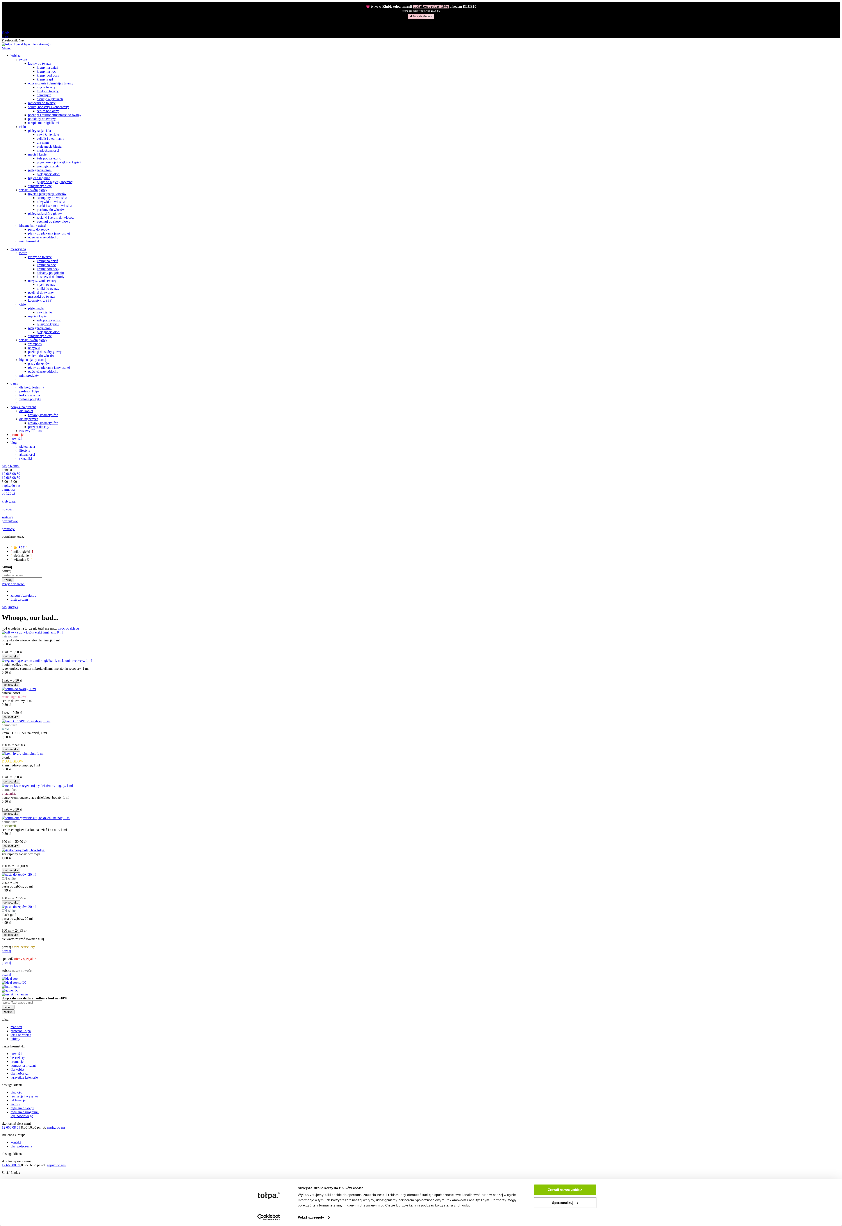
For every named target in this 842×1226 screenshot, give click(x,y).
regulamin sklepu (22, 1108)
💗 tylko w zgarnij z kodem (421, 6)
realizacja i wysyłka (24, 1096)
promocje (17, 1061)
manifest (16, 1027)
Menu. (6, 48)
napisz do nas (11, 485)
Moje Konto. (11, 466)
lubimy (15, 1039)
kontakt (16, 1142)
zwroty (15, 1104)
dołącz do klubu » (421, 16)
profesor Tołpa (21, 1031)
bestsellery (18, 1058)
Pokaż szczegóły (311, 1217)
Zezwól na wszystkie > (565, 1190)
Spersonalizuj (562, 1202)
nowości (16, 1054)
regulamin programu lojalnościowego (25, 1114)
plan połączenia (21, 1146)
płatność (16, 1092)
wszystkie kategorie (24, 1077)
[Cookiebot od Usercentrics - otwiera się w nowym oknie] (269, 1217)
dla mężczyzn (20, 1073)
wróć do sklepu (68, 628)
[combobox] (22, 575)
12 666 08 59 (11, 474)
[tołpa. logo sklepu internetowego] (26, 44)
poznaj (6, 951)
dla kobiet (17, 1069)
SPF (19, 547)
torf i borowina (21, 1035)
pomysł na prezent (23, 1065)
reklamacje (18, 1100)
